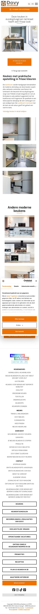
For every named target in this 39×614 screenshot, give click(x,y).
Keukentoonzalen (19, 512)
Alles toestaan (19, 319)
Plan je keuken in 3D (19, 570)
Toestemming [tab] (6, 286)
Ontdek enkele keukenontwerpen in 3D (19, 545)
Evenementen (19, 420)
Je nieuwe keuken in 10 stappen (19, 441)
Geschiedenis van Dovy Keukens (19, 434)
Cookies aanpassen (24, 609)
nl (29, 4)
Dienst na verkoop (19, 474)
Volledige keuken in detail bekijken (14, 111)
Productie (19, 444)
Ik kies (18, 325)
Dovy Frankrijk (19, 595)
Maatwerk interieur (19, 577)
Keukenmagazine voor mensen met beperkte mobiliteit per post (19, 496)
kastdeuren (9, 85)
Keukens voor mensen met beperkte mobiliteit (19, 386)
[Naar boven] (33, 609)
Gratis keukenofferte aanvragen (19, 468)
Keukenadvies (19, 369)
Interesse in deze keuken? (19, 62)
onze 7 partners (12, 296)
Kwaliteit (19, 390)
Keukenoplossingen (19, 406)
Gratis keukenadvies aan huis (19, 471)
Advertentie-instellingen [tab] (29, 286)
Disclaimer (21, 608)
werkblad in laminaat (25, 103)
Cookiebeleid (29, 608)
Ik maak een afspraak (21, 9)
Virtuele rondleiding (19, 450)
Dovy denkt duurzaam (19, 454)
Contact (19, 461)
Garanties (19, 437)
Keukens (19, 504)
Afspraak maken (19, 464)
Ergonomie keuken (19, 393)
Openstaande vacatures (19, 537)
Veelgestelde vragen (19, 529)
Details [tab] (16, 286)
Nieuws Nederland (19, 427)
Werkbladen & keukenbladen (19, 373)
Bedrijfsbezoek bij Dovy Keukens (19, 457)
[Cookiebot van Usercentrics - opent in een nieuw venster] (24, 281)
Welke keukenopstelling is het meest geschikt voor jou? (19, 377)
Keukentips (19, 403)
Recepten (19, 562)
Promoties (19, 554)
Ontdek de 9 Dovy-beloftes (19, 447)
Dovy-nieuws (19, 417)
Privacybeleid (13, 609)
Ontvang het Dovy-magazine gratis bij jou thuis (19, 485)
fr (33, 4)
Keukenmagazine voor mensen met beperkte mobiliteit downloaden (19, 490)
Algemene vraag (19, 477)
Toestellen (19, 397)
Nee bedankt (19, 331)
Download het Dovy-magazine (19, 481)
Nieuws (19, 411)
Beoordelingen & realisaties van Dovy (19, 520)
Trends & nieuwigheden (19, 414)
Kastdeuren (19, 381)
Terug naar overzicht (20, 71)
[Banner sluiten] (36, 281)
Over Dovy (19, 431)
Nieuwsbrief (20, 583)
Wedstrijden (19, 423)
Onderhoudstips (19, 400)
